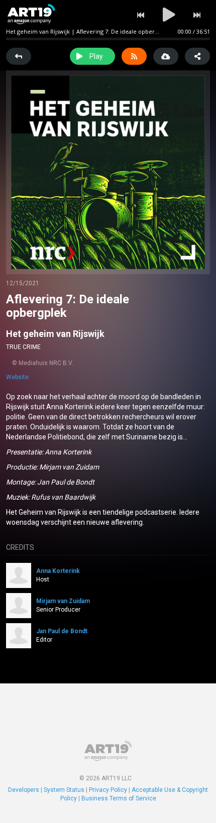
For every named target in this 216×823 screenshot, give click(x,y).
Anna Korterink (58, 570)
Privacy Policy (108, 789)
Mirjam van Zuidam (63, 601)
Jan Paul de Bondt (61, 631)
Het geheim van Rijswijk (55, 333)
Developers (23, 789)
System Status (64, 789)
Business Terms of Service (118, 798)
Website (17, 377)
